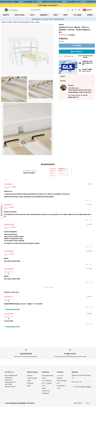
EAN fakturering (46, 391)
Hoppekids (61, 24)
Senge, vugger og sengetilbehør (24, 22)
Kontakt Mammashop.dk (47, 375)
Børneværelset (44, 15)
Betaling (44, 388)
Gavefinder (89, 15)
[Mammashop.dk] (11, 10)
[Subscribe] (89, 381)
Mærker (29, 385)
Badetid (65, 15)
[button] (79, 10)
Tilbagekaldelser (45, 393)
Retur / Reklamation (47, 380)
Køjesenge (15, 22)
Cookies (58, 388)
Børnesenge (4, 22)
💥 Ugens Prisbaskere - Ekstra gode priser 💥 (48, 5)
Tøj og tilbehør (77, 15)
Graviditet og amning (32, 378)
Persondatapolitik (61, 385)
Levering (44, 378)
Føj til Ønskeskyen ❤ (78, 51)
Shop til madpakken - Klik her (30, 1)
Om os (58, 383)
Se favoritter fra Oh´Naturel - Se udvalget (52, 1)
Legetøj (32, 15)
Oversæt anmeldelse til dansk (13, 309)
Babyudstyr (6, 15)
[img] (9, 184)
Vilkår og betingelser (62, 380)
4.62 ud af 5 (35, 171)
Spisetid (56, 15)
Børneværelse (30, 383)
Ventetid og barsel (19, 15)
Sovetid (32, 22)
